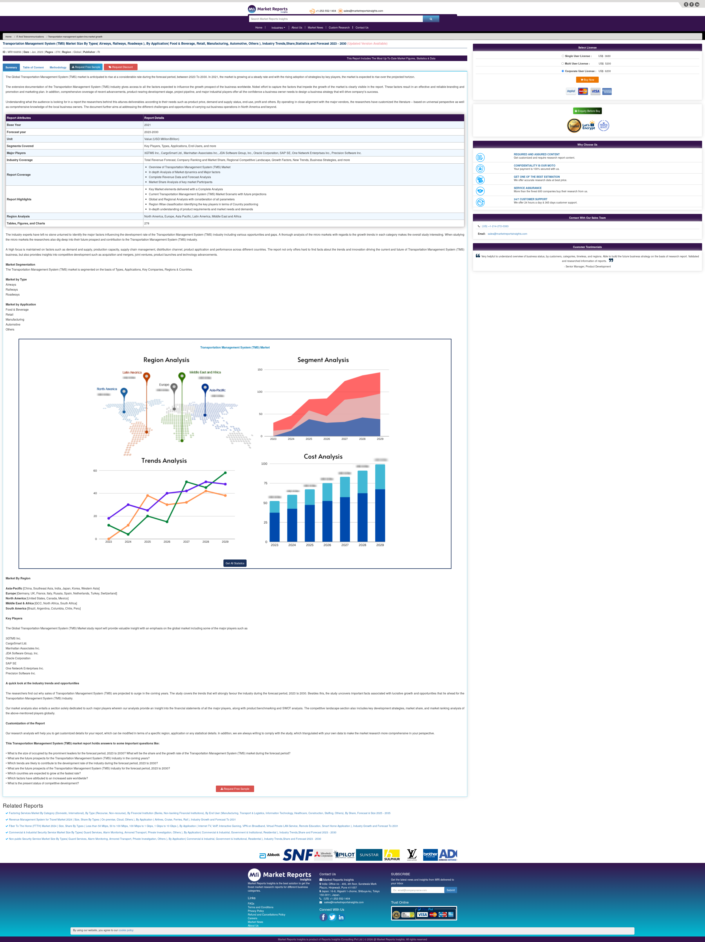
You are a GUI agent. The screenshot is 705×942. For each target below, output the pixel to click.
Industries (277, 27)
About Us (297, 27)
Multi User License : (578, 63)
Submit (451, 890)
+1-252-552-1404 (326, 10)
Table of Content (33, 67)
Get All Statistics (235, 563)
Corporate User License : (581, 71)
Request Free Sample (87, 66)
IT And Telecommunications (30, 36)
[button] (492, 258)
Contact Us (362, 27)
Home (258, 27)
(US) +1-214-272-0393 (495, 226)
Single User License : (579, 56)
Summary (11, 67)
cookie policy (126, 930)
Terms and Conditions (260, 907)
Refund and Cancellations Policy (266, 914)
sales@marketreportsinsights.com (363, 10)
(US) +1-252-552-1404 (337, 898)
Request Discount (122, 67)
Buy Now (588, 79)
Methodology (58, 67)
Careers (252, 918)
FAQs (251, 903)
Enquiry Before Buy (588, 111)
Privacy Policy (256, 911)
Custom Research (339, 27)
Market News (315, 27)
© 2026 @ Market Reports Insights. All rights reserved (395, 939)
